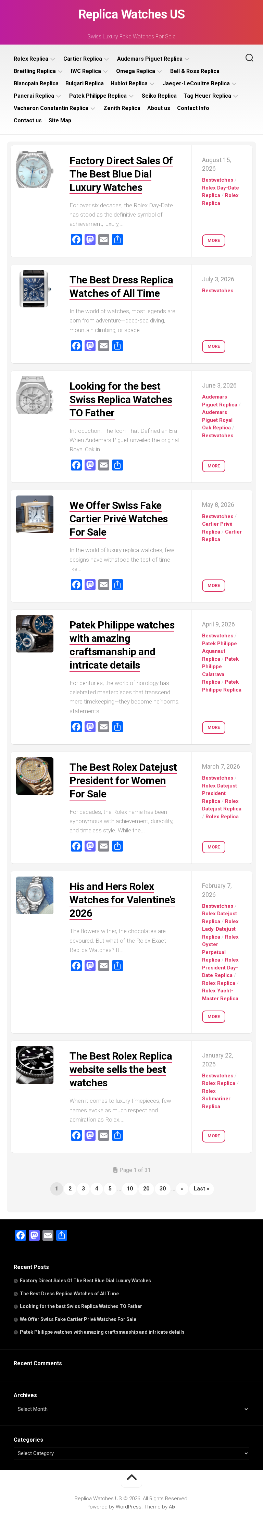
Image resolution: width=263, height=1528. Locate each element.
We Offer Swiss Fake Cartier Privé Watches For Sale (119, 518)
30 (163, 1188)
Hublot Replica (129, 83)
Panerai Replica (34, 96)
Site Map (60, 120)
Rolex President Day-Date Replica (220, 967)
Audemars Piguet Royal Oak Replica (217, 420)
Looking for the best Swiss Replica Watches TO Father (121, 399)
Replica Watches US (131, 14)
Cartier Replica (82, 59)
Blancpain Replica (36, 83)
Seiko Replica (159, 96)
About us (158, 108)
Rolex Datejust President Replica (219, 793)
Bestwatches (217, 180)
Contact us (28, 120)
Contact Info (193, 108)
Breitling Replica (35, 71)
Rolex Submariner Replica (216, 1099)
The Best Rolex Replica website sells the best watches (121, 1069)
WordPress (128, 1507)
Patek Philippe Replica (98, 96)
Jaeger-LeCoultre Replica (196, 83)
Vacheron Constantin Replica (51, 108)
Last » (201, 1188)
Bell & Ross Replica (195, 71)
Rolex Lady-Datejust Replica (220, 929)
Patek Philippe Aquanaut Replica (219, 651)
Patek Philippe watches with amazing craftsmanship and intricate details (102, 1332)
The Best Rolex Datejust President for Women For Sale (123, 780)
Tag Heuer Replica (207, 96)
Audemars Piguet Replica (150, 59)
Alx (172, 1507)
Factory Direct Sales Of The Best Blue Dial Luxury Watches (121, 174)
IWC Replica (86, 71)
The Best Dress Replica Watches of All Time (69, 1293)
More (214, 240)
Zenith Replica (121, 108)
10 (130, 1188)
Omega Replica (135, 71)
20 (146, 1188)
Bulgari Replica (84, 83)
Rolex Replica (31, 59)
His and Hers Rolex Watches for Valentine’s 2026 (122, 899)
